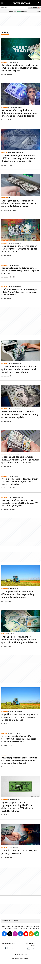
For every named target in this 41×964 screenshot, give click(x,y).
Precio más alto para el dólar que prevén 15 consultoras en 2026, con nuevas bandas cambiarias (19, 482)
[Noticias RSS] (31, 933)
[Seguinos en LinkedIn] (20, 933)
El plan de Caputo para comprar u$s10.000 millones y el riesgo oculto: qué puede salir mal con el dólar (20, 459)
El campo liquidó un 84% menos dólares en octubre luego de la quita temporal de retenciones (19, 594)
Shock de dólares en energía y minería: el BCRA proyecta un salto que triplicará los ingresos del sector (19, 639)
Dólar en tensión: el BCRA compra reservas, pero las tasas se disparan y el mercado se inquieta (19, 414)
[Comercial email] (28, 948)
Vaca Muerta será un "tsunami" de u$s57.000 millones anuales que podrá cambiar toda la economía (18, 739)
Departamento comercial (31, 944)
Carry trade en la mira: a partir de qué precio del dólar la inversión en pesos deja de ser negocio (20, 68)
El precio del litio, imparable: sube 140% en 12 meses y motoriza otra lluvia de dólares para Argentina (18, 158)
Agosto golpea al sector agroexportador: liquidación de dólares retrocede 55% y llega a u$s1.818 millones (17, 807)
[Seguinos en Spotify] (36, 933)
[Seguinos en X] (9, 933)
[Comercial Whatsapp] (34, 948)
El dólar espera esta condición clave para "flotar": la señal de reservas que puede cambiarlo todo (19, 292)
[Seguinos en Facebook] (4, 933)
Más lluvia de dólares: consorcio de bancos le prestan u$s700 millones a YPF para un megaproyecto (19, 503)
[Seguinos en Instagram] (15, 933)
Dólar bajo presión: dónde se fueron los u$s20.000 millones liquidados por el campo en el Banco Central (19, 760)
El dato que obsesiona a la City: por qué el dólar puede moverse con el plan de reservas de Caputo (18, 369)
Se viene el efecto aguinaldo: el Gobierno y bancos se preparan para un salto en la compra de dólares (19, 113)
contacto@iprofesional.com (20, 958)
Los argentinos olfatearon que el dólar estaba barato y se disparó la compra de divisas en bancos (18, 203)
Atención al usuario (8, 943)
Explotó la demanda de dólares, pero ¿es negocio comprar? (19, 852)
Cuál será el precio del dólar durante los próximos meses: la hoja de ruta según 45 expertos (20, 271)
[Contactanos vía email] (6, 948)
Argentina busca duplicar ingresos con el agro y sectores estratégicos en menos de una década (20, 717)
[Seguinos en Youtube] (25, 933)
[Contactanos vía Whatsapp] (11, 948)
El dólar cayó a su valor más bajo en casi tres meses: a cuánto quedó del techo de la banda (19, 249)
